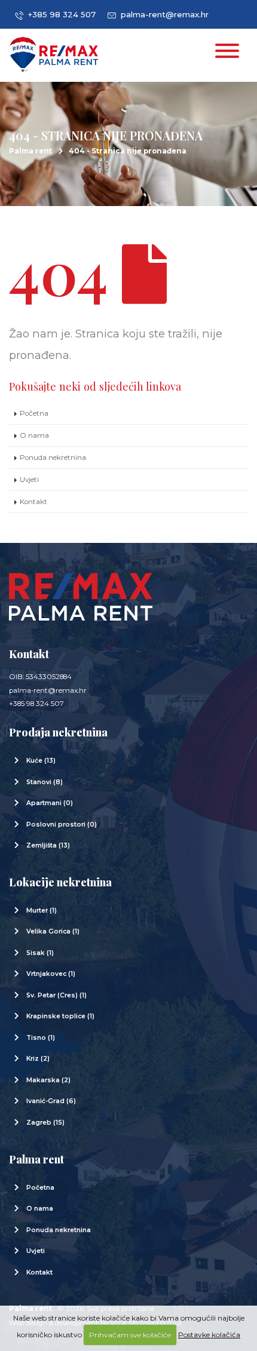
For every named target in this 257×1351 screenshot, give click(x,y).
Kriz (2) (38, 1059)
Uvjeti (29, 479)
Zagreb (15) (45, 1122)
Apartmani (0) (49, 803)
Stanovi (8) (44, 782)
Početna (34, 413)
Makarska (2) (48, 1080)
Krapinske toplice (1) (60, 1016)
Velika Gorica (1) (52, 931)
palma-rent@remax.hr (162, 14)
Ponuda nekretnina (53, 457)
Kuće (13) (41, 760)
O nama (34, 435)
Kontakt (33, 502)
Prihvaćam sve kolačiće (130, 1334)
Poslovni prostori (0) (61, 824)
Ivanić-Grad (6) (51, 1101)
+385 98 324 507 (59, 14)
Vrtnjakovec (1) (50, 974)
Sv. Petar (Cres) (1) (56, 995)
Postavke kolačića (209, 1334)
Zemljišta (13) (48, 845)
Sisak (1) (40, 953)
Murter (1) (41, 910)
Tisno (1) (40, 1038)
